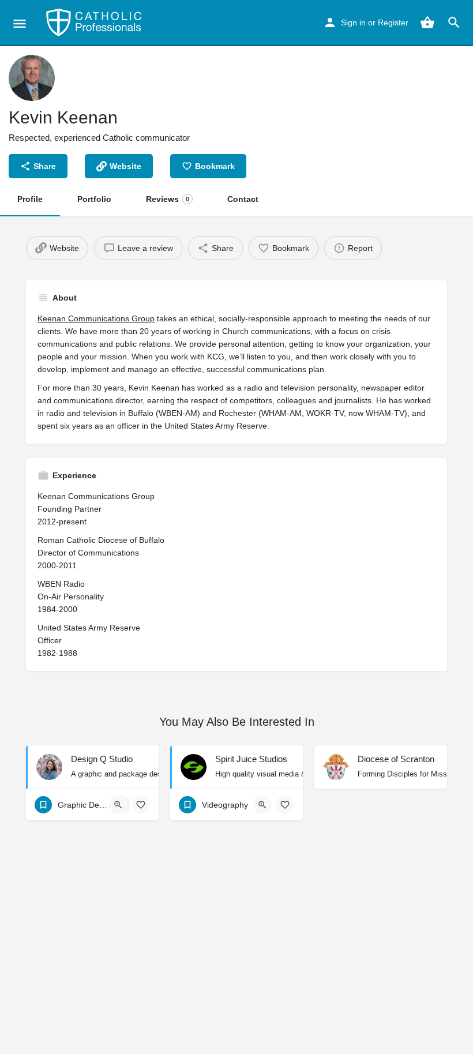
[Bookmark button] (141, 805)
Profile (30, 199)
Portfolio (94, 199)
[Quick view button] (118, 805)
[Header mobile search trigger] (453, 22)
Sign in (353, 22)
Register (393, 22)
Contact (242, 199)
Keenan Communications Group (96, 318)
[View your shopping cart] (427, 22)
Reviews (167, 199)
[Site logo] (95, 23)
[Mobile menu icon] (20, 23)
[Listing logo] (32, 78)
